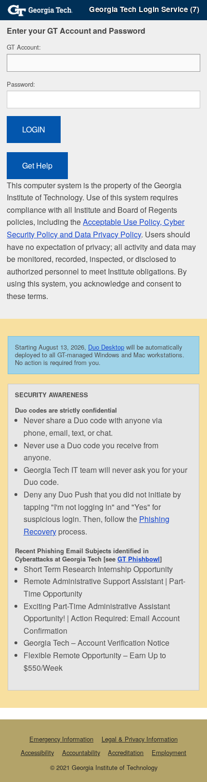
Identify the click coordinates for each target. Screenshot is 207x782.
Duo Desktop (106, 347)
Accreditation (125, 752)
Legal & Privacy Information (140, 738)
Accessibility (37, 752)
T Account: (24, 47)
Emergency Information (61, 738)
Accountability (81, 752)
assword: (21, 84)
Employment (169, 752)
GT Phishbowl (138, 558)
